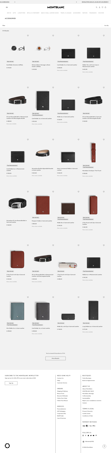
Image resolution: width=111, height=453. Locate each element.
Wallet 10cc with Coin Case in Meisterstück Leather (90, 65)
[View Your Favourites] (102, 7)
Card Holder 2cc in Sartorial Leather (42, 118)
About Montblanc (87, 388)
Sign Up (11, 383)
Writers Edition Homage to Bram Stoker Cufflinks (41, 65)
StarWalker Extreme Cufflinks (15, 65)
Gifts (14, 13)
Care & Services (61, 418)
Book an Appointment (88, 380)
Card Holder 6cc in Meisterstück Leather (15, 169)
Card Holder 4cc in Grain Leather (41, 328)
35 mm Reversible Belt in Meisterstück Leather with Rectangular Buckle (17, 117)
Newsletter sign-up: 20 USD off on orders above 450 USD (53, 2)
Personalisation (61, 409)
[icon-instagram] (83, 435)
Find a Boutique (86, 378)
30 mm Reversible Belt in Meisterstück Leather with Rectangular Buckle (42, 275)
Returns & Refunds (62, 396)
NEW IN (9, 13)
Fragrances (93, 13)
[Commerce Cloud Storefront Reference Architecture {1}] (56, 7)
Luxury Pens (21, 13)
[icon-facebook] (85, 435)
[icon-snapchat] (88, 435)
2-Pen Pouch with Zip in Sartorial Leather (91, 223)
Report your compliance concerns (91, 400)
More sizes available (11, 123)
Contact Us (60, 378)
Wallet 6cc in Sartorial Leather (65, 116)
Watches (85, 13)
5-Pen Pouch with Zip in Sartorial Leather (16, 275)
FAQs (58, 380)
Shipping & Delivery (62, 391)
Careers (84, 403)
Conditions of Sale (87, 416)
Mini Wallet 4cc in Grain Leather (15, 328)
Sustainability (86, 398)
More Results (55, 358)
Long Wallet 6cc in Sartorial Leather (92, 326)
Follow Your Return (62, 400)
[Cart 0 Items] (105, 7)
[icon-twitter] (91, 435)
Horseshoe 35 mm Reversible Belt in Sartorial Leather (17, 221)
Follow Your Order (62, 398)
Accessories (77, 13)
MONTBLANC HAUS (88, 391)
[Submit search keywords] (96, 7)
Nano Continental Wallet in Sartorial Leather (67, 169)
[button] (99, 7)
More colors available (62, 70)
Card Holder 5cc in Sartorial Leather (67, 65)
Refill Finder (60, 416)
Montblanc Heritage (88, 393)
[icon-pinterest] (96, 435)
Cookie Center (86, 413)
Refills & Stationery (33, 13)
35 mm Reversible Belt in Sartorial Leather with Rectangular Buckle (91, 117)
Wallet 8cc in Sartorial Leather (65, 222)
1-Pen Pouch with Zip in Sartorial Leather (66, 275)
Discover (101, 13)
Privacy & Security (87, 411)
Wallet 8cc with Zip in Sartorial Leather (68, 326)
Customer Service (62, 383)
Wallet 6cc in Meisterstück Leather (92, 274)
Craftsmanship (86, 396)
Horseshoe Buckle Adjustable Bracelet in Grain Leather (42, 169)
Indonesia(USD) (89, 441)
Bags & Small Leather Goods (50, 13)
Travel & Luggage (66, 13)
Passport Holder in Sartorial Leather (42, 221)
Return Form (60, 393)
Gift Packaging (61, 411)
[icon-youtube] (93, 435)
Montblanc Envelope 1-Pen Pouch (91, 170)
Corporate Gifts (61, 413)
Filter (3, 25)
